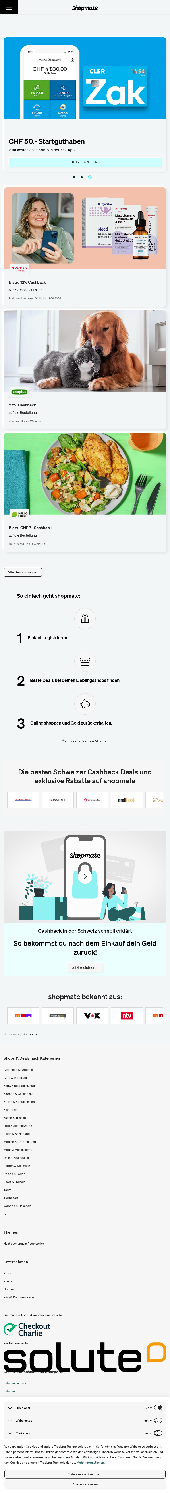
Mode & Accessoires (18, 1150)
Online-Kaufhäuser (16, 1158)
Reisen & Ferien (14, 1174)
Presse (8, 1273)
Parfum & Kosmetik (17, 1166)
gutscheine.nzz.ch (16, 1383)
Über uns (10, 1289)
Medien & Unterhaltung (20, 1142)
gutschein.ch (12, 1391)
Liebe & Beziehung (17, 1134)
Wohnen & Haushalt (17, 1206)
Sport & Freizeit (14, 1182)
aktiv (148, 1408)
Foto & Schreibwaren (18, 1126)
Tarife (7, 1190)
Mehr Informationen (90, 1463)
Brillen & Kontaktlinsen (19, 1102)
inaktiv (147, 1421)
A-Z (6, 1214)
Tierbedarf (11, 1198)
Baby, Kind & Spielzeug (19, 1086)
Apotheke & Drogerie (18, 1070)
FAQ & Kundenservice (19, 1297)
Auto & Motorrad (15, 1078)
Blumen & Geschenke (18, 1094)
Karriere (9, 1281)
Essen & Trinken (15, 1118)
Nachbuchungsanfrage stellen (24, 1244)
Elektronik (10, 1110)
